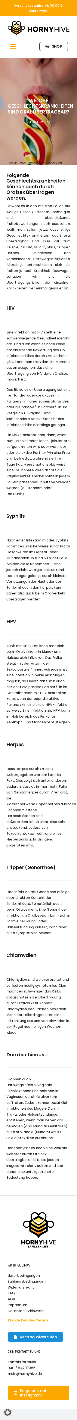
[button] (7, 1412)
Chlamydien (16, 979)
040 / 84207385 (21, 1367)
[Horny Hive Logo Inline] (38, 22)
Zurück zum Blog (38, 122)
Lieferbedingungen (24, 1275)
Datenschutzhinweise (26, 1310)
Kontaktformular (22, 1362)
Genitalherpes (26, 792)
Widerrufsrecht (21, 1287)
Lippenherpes (48, 804)
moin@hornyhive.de (25, 1373)
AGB (11, 1299)
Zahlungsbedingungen (27, 1281)
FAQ (11, 1293)
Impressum (17, 1304)
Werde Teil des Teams (28, 1320)
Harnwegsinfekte (21, 1084)
